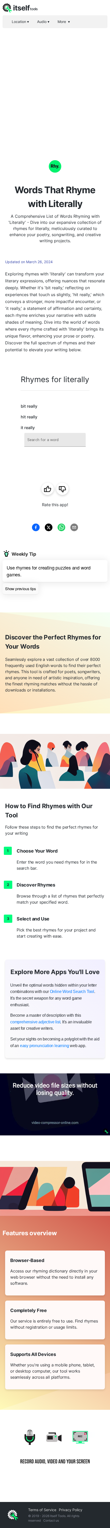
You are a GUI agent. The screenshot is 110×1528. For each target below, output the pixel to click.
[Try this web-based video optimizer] (55, 1104)
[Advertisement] (55, 85)
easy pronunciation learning (44, 1046)
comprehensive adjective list (35, 1022)
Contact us (51, 1520)
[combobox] (55, 440)
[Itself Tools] (55, 1451)
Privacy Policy (70, 1510)
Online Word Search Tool (72, 991)
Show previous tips (20, 588)
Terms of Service (42, 1510)
